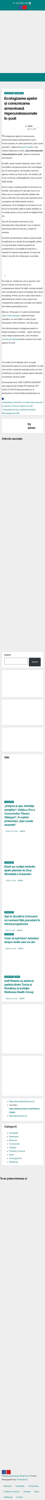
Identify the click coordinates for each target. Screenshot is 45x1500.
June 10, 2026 (11, 880)
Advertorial (13, 1137)
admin (30, 126)
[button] (31, 77)
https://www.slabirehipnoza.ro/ (22, 1101)
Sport (17, 976)
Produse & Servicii (17, 1151)
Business (13, 1140)
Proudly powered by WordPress (15, 1476)
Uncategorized (15, 1158)
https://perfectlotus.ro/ (18, 1116)
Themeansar (22, 1480)
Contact (19, 1497)
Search (7, 655)
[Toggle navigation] (40, 77)
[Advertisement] (22, 49)
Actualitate (9, 93)
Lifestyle (12, 1147)
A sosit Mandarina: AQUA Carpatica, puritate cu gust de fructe (7, 1335)
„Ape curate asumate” (11, 316)
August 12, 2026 (12, 831)
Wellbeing (13, 1162)
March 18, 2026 (12, 998)
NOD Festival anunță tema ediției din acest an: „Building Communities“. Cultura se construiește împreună (8, 476)
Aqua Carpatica (27, 147)
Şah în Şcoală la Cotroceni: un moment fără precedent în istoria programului (22, 920)
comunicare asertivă (10, 339)
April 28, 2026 (11, 948)
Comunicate (19, 93)
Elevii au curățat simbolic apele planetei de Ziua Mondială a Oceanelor (19, 870)
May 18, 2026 (10, 930)
